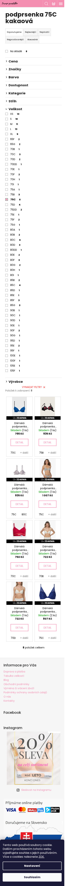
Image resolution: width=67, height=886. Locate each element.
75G (15, 225)
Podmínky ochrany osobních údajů (25, 692)
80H (15, 270)
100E (15, 355)
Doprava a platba (14, 671)
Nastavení (32, 866)
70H (15, 179)
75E (14, 214)
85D (15, 290)
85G (15, 305)
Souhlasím (32, 877)
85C (15, 285)
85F (15, 300)
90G (15, 335)
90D (15, 320)
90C (15, 315)
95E (15, 345)
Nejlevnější (30, 32)
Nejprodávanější (15, 39)
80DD (16, 250)
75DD (16, 209)
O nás (7, 696)
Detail (19, 442)
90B (14, 310)
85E (14, 295)
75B (15, 194)
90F (15, 330)
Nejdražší (44, 32)
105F (15, 370)
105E (15, 365)
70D (15, 159)
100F (15, 360)
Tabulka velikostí (14, 676)
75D (15, 204)
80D (15, 245)
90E (14, 325)
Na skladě (18, 51)
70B (14, 149)
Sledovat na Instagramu (36, 790)
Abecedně (32, 39)
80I (14, 275)
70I (14, 184)
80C (15, 240)
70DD (16, 164)
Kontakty (9, 701)
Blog (6, 680)
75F (15, 219)
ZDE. (41, 857)
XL (14, 134)
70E (14, 169)
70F (15, 174)
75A (14, 189)
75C (15, 199)
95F (14, 350)
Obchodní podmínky (16, 684)
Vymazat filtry (32, 387)
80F (15, 260)
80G (15, 265)
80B (15, 234)
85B (15, 280)
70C (15, 154)
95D (15, 340)
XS (14, 114)
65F (15, 139)
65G (15, 144)
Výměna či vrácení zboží (19, 688)
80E (15, 255)
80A (15, 230)
